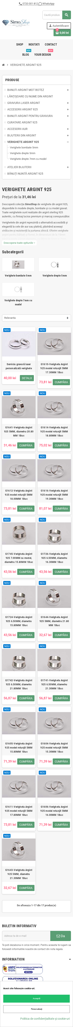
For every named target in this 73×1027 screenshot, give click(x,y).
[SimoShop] (16, 23)
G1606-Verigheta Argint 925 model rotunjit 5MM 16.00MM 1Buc (54, 810)
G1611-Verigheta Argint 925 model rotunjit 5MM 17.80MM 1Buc (18, 810)
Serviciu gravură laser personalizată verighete (19, 366)
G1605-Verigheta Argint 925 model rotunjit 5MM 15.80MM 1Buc (18, 747)
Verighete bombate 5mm (18, 275)
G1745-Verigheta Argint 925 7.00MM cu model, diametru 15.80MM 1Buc (19, 558)
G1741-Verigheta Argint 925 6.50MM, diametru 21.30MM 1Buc (54, 684)
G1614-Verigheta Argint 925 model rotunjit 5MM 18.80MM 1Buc (54, 431)
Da (62, 936)
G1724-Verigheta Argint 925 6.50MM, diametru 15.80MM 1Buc (18, 621)
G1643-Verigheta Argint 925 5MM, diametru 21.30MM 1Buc (18, 874)
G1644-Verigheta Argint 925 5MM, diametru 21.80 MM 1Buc (54, 621)
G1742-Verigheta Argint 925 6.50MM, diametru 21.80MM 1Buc (18, 684)
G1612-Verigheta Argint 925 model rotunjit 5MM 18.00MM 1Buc (18, 494)
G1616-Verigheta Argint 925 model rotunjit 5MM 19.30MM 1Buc (54, 494)
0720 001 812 (30, 3)
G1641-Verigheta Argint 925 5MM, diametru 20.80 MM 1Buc (19, 431)
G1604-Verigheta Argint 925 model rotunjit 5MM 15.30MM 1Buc (54, 747)
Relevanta (10, 317)
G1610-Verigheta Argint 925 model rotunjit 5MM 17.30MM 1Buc (54, 368)
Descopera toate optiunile (19, 242)
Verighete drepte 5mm (55, 275)
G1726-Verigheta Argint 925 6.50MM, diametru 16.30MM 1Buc (54, 558)
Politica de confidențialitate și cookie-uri (45, 1018)
